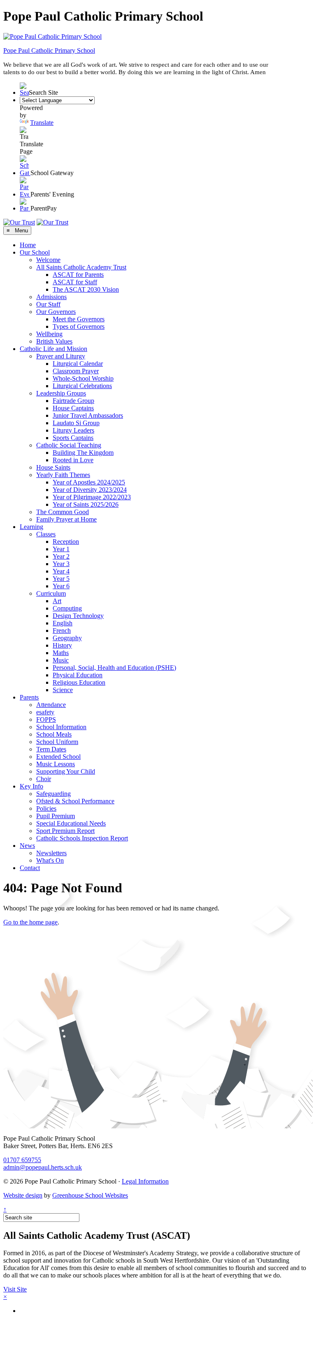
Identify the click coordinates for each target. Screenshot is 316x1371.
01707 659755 (22, 1159)
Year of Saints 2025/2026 (85, 504)
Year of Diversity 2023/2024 (90, 489)
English (62, 623)
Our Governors (56, 311)
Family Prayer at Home (66, 519)
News (27, 845)
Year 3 (61, 563)
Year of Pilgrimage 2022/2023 (92, 497)
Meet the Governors (79, 319)
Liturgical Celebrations (82, 385)
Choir (43, 778)
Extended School (58, 756)
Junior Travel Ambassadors (88, 415)
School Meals (54, 734)
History (62, 645)
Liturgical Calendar (78, 363)
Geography (67, 637)
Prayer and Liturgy (60, 356)
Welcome (48, 259)
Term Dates (51, 749)
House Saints (53, 467)
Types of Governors (79, 326)
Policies (46, 808)
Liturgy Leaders (73, 430)
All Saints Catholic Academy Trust (81, 267)
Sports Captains (73, 437)
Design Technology (78, 615)
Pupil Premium (55, 815)
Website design (22, 1195)
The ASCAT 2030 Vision (86, 289)
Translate (41, 122)
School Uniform (57, 741)
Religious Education (79, 682)
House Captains (73, 408)
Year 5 (61, 578)
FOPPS (46, 719)
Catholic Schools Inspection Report (82, 838)
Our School (35, 252)
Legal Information (145, 1181)
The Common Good (62, 511)
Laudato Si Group (76, 422)
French (62, 630)
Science (63, 689)
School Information (61, 726)
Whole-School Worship (83, 378)
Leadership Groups (61, 393)
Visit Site (15, 1289)
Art (57, 600)
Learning (31, 526)
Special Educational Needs (71, 823)
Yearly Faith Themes (63, 474)
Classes (46, 534)
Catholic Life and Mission (53, 348)
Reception (66, 541)
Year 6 (61, 586)
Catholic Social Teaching (68, 445)
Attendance (51, 704)
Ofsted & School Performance (75, 801)
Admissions (51, 296)
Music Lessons (55, 763)
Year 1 (61, 548)
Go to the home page (30, 922)
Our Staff (48, 304)
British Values (54, 341)
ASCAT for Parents (78, 274)
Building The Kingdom (83, 452)
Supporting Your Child (65, 771)
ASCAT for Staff (75, 281)
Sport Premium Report (65, 830)
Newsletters (51, 852)
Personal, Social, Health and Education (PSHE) (114, 667)
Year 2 (61, 556)
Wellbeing (49, 333)
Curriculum (51, 593)
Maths (61, 652)
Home (28, 244)
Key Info (31, 786)
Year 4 (61, 571)
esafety (45, 712)
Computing (67, 608)
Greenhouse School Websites (90, 1195)
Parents (29, 697)
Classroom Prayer (76, 370)
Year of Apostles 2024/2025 (89, 482)
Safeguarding (53, 793)
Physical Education (77, 674)
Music (61, 660)
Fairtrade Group (73, 400)
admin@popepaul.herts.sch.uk (42, 1167)
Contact (30, 867)
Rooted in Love (73, 459)
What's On (50, 860)
